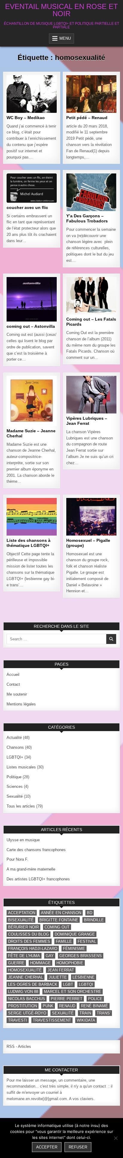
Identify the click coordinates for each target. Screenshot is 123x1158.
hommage (40, 963)
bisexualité (21, 920)
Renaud (67, 1006)
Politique (90, 199)
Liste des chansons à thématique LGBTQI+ (28, 543)
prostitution (22, 1006)
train (85, 1013)
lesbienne (84, 977)
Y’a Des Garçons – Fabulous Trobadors (87, 218)
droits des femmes (29, 941)
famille (64, 941)
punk (48, 1006)
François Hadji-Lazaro (32, 948)
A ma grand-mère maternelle (31, 869)
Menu (65, 38)
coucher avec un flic (27, 207)
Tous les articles (32, 107)
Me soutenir (17, 694)
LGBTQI (86, 984)
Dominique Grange (75, 934)
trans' (103, 1013)
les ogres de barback (32, 984)
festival (87, 941)
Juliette (58, 977)
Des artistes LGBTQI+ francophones (38, 879)
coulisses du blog (28, 934)
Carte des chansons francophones (36, 850)
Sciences (15, 786)
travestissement (52, 1020)
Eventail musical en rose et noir (61, 10)
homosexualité (25, 970)
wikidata (86, 1020)
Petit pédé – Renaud (86, 117)
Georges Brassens (80, 956)
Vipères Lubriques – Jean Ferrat (86, 421)
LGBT (68, 984)
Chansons (20, 95)
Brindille (94, 920)
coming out (57, 927)
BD (89, 913)
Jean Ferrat (60, 970)
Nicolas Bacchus (26, 998)
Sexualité (30, 101)
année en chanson (61, 913)
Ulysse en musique (23, 840)
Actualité (14, 737)
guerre (16, 963)
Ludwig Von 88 (23, 991)
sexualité (63, 1013)
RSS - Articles (19, 1046)
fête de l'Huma (24, 956)
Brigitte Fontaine (58, 920)
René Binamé (94, 1006)
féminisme (74, 948)
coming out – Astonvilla (31, 326)
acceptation (21, 913)
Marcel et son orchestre (72, 991)
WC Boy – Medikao (26, 117)
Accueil (13, 674)
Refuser (78, 1147)
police (95, 998)
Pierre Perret (66, 998)
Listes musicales (31, 199)
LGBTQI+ (44, 95)
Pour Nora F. (17, 859)
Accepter (46, 1147)
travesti (17, 1020)
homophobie (69, 963)
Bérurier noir (23, 927)
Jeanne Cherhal (25, 977)
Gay (50, 956)
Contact (13, 684)
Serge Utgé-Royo (27, 1013)
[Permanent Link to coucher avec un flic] (32, 187)
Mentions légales (21, 704)
